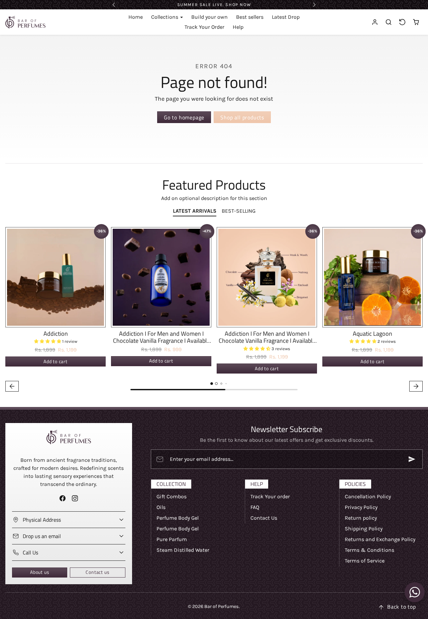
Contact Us (263, 518)
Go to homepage (184, 117)
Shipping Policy (364, 528)
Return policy (361, 518)
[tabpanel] (214, 310)
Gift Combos (171, 496)
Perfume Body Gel (177, 518)
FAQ (254, 507)
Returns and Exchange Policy (380, 539)
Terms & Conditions (369, 550)
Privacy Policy (361, 507)
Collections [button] (165, 17)
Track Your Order (204, 27)
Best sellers (249, 17)
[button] (389, 22)
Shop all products (242, 117)
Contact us (97, 572)
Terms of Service (365, 560)
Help (238, 27)
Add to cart (55, 361)
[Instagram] (75, 498)
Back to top (401, 607)
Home (135, 17)
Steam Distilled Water (182, 550)
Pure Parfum (171, 539)
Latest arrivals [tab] (194, 211)
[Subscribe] (412, 459)
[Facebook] (62, 498)
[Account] (375, 22)
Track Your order (270, 496)
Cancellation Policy (368, 496)
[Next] (98, 277)
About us (39, 572)
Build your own (209, 17)
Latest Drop (286, 17)
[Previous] (12, 277)
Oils (161, 507)
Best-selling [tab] (238, 211)
